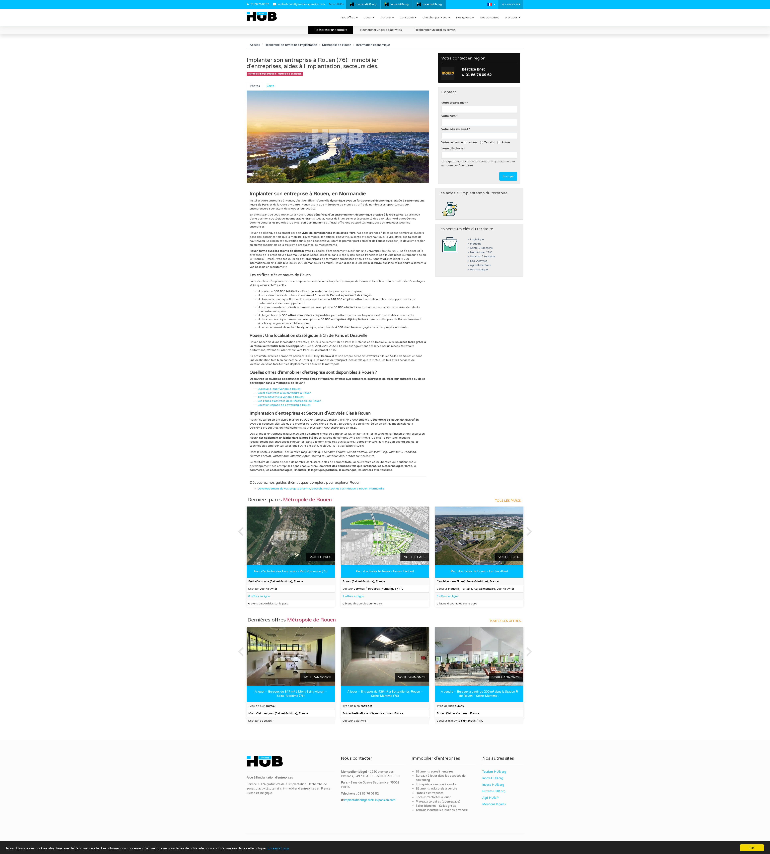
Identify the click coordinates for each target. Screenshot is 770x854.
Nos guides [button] (464, 17)
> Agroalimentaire (479, 265)
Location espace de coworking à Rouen (284, 405)
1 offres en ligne (353, 596)
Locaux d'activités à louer (433, 797)
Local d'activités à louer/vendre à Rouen (284, 393)
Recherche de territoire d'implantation (291, 45)
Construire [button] (407, 17)
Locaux (472, 142)
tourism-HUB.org (366, 4)
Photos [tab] (255, 86)
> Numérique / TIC (480, 252)
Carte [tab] (270, 86)
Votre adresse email (454, 129)
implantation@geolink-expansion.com (301, 4)
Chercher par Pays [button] (435, 17)
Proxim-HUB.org (493, 791)
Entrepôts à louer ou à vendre (436, 784)
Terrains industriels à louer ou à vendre (442, 810)
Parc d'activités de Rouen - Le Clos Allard (479, 571)
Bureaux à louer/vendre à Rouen (279, 389)
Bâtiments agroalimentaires (434, 771)
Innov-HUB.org (492, 778)
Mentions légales (494, 804)
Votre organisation (453, 102)
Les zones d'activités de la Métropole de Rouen (289, 401)
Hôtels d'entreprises (430, 793)
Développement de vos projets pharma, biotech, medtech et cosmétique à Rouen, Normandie (321, 488)
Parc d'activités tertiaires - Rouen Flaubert (385, 571)
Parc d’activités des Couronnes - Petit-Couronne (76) (290, 571)
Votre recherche (452, 142)
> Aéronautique (478, 269)
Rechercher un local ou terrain (435, 30)
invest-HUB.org (432, 4)
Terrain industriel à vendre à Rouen (281, 397)
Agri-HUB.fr (490, 798)
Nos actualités (489, 17)
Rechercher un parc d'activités (381, 30)
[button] (491, 4)
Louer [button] (368, 17)
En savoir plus (278, 847)
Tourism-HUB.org (494, 771)
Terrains (489, 142)
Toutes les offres (505, 621)
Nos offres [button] (348, 17)
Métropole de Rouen (336, 45)
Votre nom (448, 116)
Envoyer (508, 176)
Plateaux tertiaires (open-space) (438, 801)
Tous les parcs (508, 501)
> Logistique (476, 239)
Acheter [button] (386, 17)
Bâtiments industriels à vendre (436, 788)
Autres (506, 142)
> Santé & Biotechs (480, 248)
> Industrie (474, 243)
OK (752, 847)
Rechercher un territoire (330, 30)
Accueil (255, 45)
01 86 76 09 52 (260, 4)
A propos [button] (511, 17)
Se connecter (510, 4)
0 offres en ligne (447, 596)
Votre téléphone (452, 148)
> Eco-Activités (477, 261)
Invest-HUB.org (493, 785)
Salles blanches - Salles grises (436, 806)
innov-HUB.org (400, 4)
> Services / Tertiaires (482, 256)
